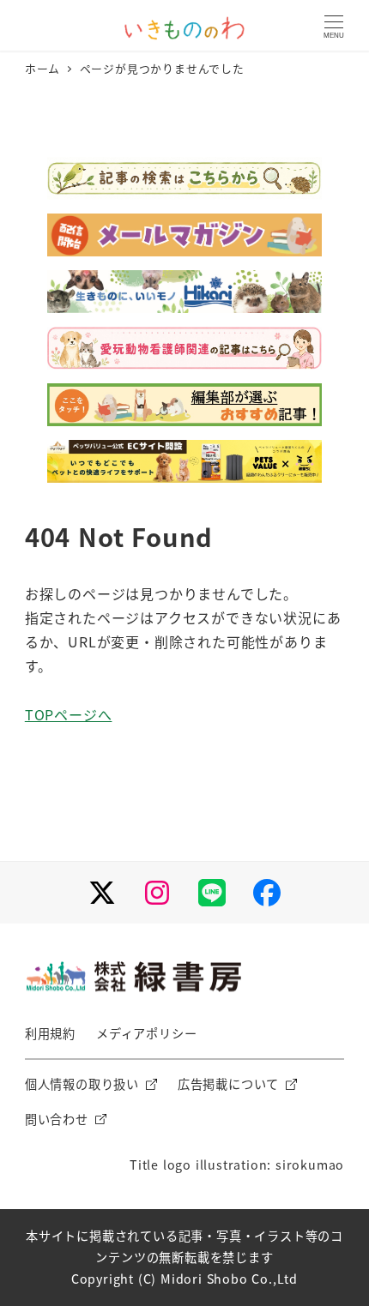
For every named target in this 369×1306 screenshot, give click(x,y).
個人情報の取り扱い (82, 1083)
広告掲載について (228, 1083)
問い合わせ (56, 1119)
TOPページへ (68, 714)
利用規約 (50, 1033)
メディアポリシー (146, 1033)
